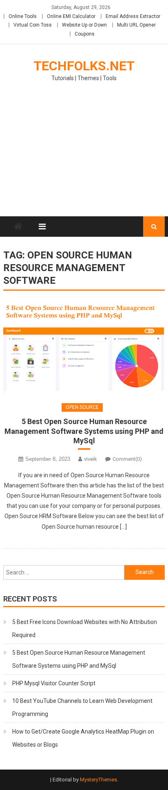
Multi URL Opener (136, 25)
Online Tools (23, 16)
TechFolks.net (84, 66)
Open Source (82, 407)
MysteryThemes (98, 780)
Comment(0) (127, 459)
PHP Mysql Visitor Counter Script (53, 683)
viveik (90, 459)
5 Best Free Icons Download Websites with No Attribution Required (84, 628)
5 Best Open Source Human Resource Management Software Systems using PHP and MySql (84, 431)
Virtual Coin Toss (32, 25)
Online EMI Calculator (71, 16)
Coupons (85, 34)
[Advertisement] (84, 154)
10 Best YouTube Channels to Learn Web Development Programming (82, 707)
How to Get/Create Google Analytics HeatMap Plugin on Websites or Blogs (83, 738)
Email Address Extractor (133, 16)
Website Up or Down (84, 25)
